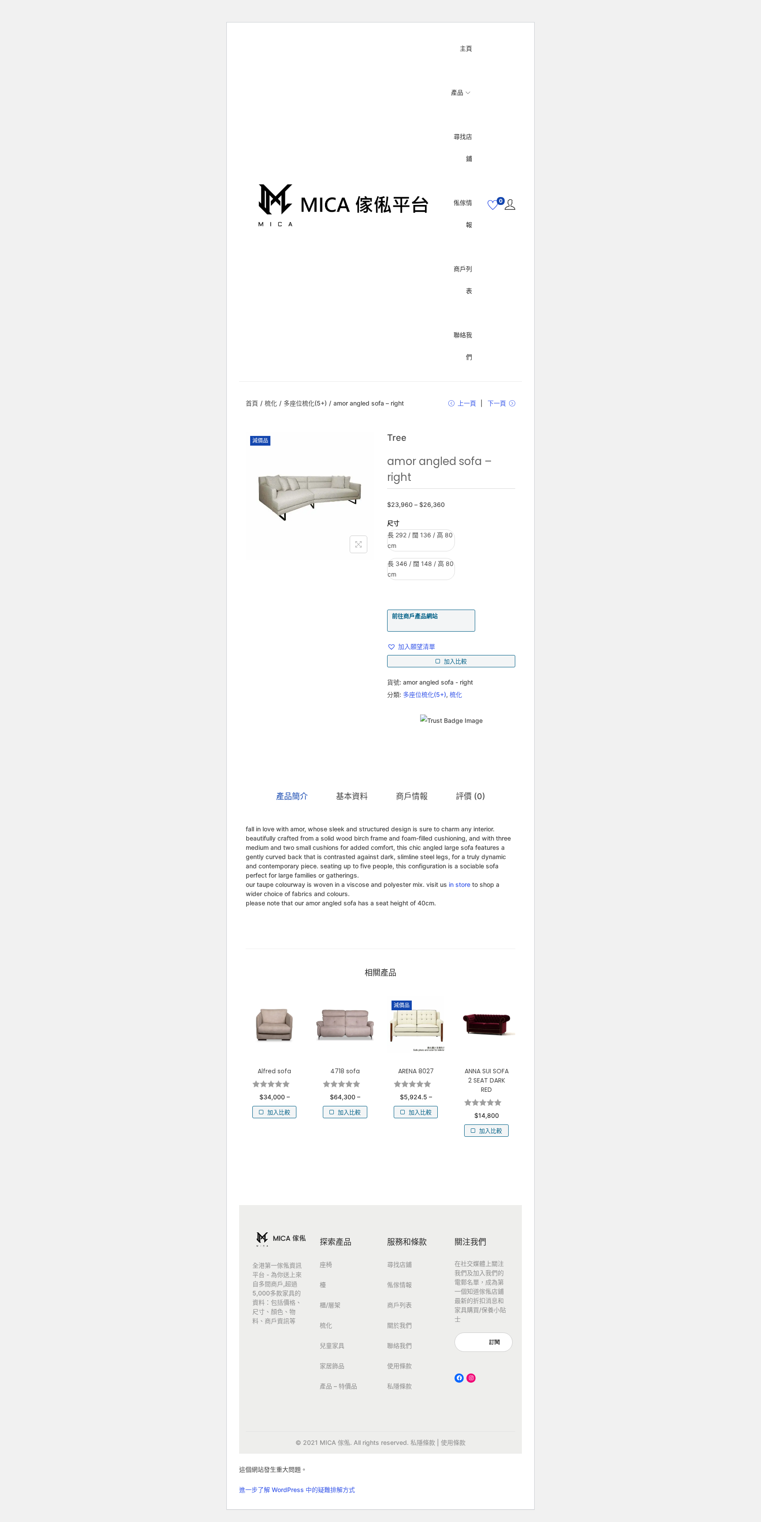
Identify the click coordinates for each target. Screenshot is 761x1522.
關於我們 (399, 1325)
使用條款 (399, 1365)
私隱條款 (399, 1386)
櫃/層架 (330, 1305)
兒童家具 (332, 1345)
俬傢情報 (399, 1284)
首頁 (252, 403)
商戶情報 (412, 796)
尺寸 (393, 523)
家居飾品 (332, 1365)
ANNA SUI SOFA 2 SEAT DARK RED (487, 1080)
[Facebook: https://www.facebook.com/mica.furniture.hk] (459, 1378)
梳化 (271, 403)
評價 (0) (470, 796)
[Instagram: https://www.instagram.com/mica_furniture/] (471, 1378)
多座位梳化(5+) (305, 403)
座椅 (326, 1264)
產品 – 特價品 (338, 1386)
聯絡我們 (399, 1345)
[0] (493, 205)
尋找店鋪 (399, 1264)
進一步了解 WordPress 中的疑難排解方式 (297, 1489)
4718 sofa (345, 1071)
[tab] (292, 796)
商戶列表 (399, 1305)
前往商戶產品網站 (415, 615)
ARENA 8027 (416, 1071)
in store (459, 884)
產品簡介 (292, 796)
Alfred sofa (274, 1071)
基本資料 (352, 796)
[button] (411, 646)
